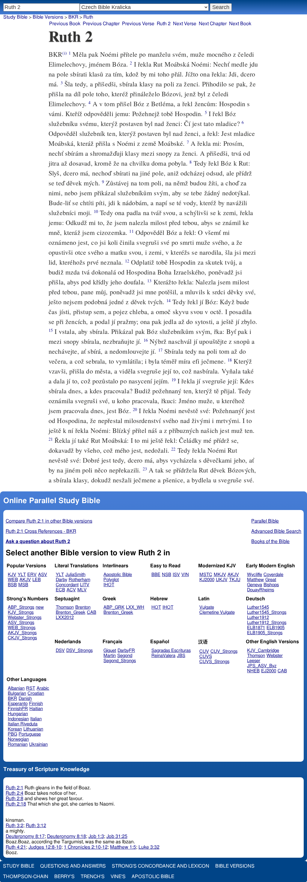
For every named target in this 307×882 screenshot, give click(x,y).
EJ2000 (268, 671)
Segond (124, 655)
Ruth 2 (164, 23)
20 (135, 409)
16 (146, 340)
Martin (109, 655)
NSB (166, 574)
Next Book (240, 23)
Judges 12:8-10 (44, 847)
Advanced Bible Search (276, 531)
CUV (204, 651)
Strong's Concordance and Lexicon (160, 866)
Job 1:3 (96, 836)
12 (127, 261)
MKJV (220, 574)
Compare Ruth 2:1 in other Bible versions (49, 521)
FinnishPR (18, 708)
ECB (60, 590)
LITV (84, 585)
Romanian (18, 744)
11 (131, 231)
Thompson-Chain (25, 876)
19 (173, 379)
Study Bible (15, 17)
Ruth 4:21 (16, 847)
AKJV (25, 580)
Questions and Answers (73, 866)
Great (270, 580)
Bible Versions (48, 17)
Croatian (36, 693)
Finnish (36, 703)
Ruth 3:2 (14, 825)
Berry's (64, 876)
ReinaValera (163, 655)
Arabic (43, 688)
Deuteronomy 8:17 (25, 836)
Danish (25, 698)
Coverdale (273, 574)
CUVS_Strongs (214, 661)
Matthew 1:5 (123, 847)
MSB (23, 585)
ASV (42, 574)
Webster (275, 655)
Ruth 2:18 (16, 804)
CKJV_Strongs (22, 638)
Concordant (67, 585)
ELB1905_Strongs (264, 633)
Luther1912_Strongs (266, 622)
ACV (71, 590)
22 (173, 449)
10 (96, 211)
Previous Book (64, 23)
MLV (82, 590)
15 (51, 330)
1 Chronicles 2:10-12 (86, 847)
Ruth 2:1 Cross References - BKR (41, 531)
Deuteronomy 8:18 (66, 836)
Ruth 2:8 (14, 798)
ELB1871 (256, 628)
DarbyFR (126, 650)
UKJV (222, 580)
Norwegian (18, 739)
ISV (176, 574)
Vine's (118, 876)
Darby (61, 580)
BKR (73, 17)
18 (230, 360)
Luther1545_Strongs (266, 612)
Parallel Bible (265, 521)
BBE (155, 574)
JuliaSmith (75, 574)
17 (160, 350)
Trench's (93, 876)
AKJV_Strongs (22, 633)
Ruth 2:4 (14, 793)
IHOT (108, 585)
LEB (36, 580)
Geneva (254, 585)
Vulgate (206, 607)
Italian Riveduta (22, 724)
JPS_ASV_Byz (261, 666)
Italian (36, 719)
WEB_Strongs (21, 628)
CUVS (205, 656)
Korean (15, 729)
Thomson (65, 607)
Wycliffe (254, 574)
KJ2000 (206, 580)
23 (145, 469)
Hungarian (18, 714)
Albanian (16, 688)
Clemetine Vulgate (217, 612)
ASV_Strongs (21, 622)
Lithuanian (33, 729)
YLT (22, 574)
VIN (185, 574)
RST (30, 688)
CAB (91, 612)
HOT (156, 607)
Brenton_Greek (70, 612)
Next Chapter (213, 23)
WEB (13, 580)
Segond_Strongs (119, 660)
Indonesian (18, 719)
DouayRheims (260, 590)
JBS (181, 655)
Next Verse (184, 23)
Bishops (271, 585)
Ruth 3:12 (36, 825)
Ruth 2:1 (14, 787)
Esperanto (18, 703)
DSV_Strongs (79, 650)
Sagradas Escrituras (171, 650)
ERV (32, 574)
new (40, 607)
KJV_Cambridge (263, 650)
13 (149, 281)
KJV (12, 574)
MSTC (205, 574)
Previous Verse (138, 23)
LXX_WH (135, 607)
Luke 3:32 (149, 847)
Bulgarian (17, 693)
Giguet (109, 650)
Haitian (36, 708)
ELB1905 (276, 628)
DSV (60, 650)
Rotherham (79, 580)
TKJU (234, 580)
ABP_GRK (113, 607)
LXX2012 (65, 617)
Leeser (253, 660)
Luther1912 (258, 617)
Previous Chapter (101, 23)
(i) (64, 53)
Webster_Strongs (24, 617)
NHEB (253, 671)
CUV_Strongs (223, 651)
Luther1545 (258, 607)
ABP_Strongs (21, 607)
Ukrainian (38, 744)
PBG (12, 734)
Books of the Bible (270, 541)
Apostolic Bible (153, 876)
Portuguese (30, 734)
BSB (12, 585)
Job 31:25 (116, 836)
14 (168, 300)
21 (51, 439)
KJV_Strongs (21, 612)
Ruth (88, 17)
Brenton (83, 607)
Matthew (255, 580)
